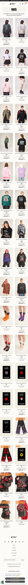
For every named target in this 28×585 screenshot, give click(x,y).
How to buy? (14, 553)
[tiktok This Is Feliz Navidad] (15, 541)
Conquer (14, 547)
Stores (14, 545)
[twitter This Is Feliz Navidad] (19, 541)
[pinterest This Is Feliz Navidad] (23, 541)
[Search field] (20, 4)
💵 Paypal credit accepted (17, 0)
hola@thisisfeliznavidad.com (14, 566)
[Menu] (3, 4)
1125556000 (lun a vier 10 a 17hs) (14, 564)
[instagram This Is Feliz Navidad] (5, 541)
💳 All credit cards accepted (5, 0)
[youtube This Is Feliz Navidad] (12, 541)
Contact (14, 555)
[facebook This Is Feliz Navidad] (8, 541)
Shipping (14, 550)
